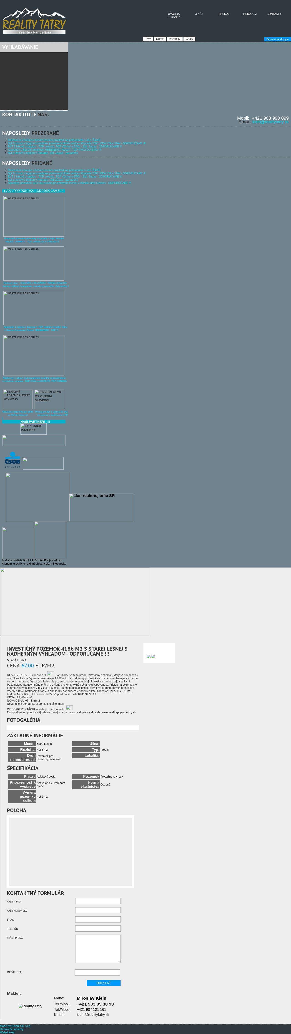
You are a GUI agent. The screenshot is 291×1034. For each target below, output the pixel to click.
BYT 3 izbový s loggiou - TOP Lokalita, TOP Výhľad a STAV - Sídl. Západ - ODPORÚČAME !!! (65, 146)
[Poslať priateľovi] (153, 657)
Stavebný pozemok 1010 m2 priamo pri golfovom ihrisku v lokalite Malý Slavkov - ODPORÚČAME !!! (69, 183)
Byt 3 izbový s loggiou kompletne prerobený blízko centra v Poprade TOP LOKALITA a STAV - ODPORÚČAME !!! (77, 143)
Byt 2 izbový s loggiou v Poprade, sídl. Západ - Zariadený (43, 153)
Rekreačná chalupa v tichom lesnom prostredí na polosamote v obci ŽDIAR (54, 140)
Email (10, 919)
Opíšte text (15, 972)
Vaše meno (14, 901)
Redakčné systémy (11, 1029)
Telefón (12, 928)
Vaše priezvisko (17, 910)
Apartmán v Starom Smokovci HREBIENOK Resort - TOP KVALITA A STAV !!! (54, 149)
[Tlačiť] (149, 657)
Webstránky (7, 1032)
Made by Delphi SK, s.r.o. (15, 1026)
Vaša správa (15, 938)
